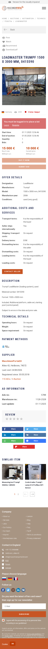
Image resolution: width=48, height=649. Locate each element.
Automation (28, 18)
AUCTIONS (14, 18)
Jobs (5, 524)
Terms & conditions (34, 535)
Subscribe (24, 614)
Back (12, 29)
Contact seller (12, 271)
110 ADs (6, 379)
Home (4, 18)
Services (6, 520)
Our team (6, 531)
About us (6, 516)
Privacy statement (34, 538)
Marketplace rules (10, 538)
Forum (7, 564)
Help (29, 524)
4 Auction (16, 379)
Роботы (8, 21)
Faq (28, 527)
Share (13, 429)
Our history (7, 527)
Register (15, 125)
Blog (28, 520)
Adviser (8, 568)
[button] (32, 494)
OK (12, 644)
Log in (6, 125)
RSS (7, 561)
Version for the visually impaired (26, 2)
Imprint (6, 535)
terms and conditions (34, 634)
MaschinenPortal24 (12, 361)
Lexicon (30, 516)
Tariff (29, 531)
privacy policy (9, 636)
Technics (41, 18)
